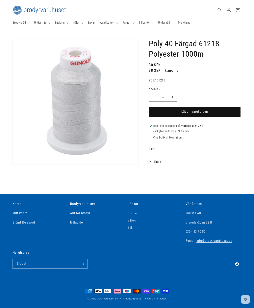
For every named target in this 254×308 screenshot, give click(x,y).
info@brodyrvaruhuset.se (214, 241)
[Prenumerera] (82, 264)
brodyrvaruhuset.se (107, 298)
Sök (130, 228)
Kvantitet (154, 88)
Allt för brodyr (80, 213)
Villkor (132, 220)
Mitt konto (20, 213)
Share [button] (157, 162)
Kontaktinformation (155, 298)
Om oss (133, 213)
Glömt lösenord (24, 222)
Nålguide (76, 222)
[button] (21, 22)
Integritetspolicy (132, 298)
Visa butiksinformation (167, 137)
